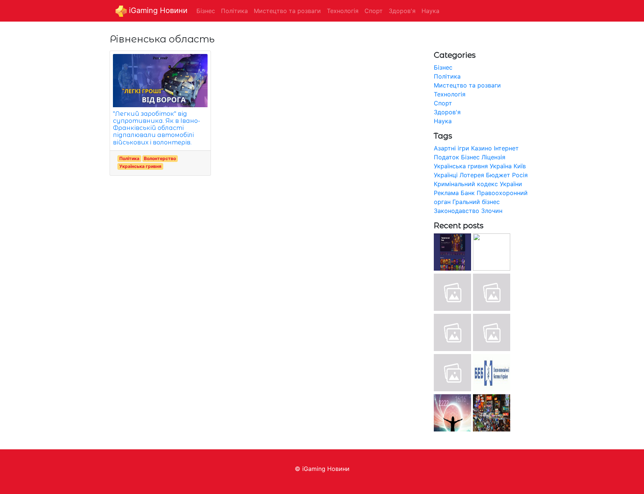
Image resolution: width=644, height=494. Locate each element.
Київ (520, 166)
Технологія (449, 94)
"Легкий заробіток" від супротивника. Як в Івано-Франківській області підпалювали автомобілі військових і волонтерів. (156, 128)
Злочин (491, 210)
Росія (520, 175)
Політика (129, 158)
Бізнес (443, 67)
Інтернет (506, 148)
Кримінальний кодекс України (478, 184)
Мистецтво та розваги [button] (287, 11)
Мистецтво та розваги (467, 85)
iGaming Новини (157, 10)
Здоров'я (447, 112)
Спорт (443, 103)
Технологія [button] (343, 11)
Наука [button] (430, 11)
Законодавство (456, 210)
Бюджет (498, 175)
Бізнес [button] (205, 11)
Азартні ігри (451, 148)
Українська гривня (140, 166)
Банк (468, 193)
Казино (481, 148)
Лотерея (472, 175)
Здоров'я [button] (402, 11)
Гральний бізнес (476, 201)
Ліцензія (493, 157)
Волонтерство (160, 158)
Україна (501, 166)
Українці (446, 175)
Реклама (446, 193)
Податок (446, 157)
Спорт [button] (373, 11)
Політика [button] (234, 11)
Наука (443, 121)
